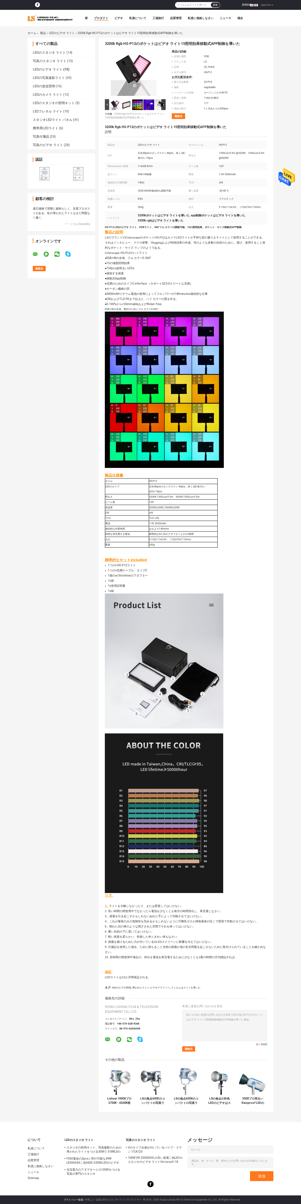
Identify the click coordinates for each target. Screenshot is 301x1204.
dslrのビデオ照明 (121, 987)
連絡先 (178, 116)
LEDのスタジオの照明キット (54, 103)
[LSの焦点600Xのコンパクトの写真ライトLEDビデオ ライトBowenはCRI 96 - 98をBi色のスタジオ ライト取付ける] (186, 1080)
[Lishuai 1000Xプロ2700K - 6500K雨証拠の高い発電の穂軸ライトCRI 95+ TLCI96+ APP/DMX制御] (119, 1080)
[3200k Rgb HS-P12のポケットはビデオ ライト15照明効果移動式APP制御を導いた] (133, 74)
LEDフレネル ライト (47, 111)
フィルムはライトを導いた (185, 987)
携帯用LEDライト (45, 128)
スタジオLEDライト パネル (52, 120)
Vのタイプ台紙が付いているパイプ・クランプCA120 (155, 1149)
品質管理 (176, 18)
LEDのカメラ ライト (47, 94)
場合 (240, 18)
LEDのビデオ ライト (62, 33)
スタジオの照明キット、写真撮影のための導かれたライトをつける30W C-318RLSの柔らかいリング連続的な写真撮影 (94, 1150)
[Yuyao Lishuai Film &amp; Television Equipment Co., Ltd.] (50, 18)
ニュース (225, 18)
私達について (137, 18)
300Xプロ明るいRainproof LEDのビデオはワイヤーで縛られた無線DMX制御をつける (253, 1101)
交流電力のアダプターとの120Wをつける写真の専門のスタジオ (93, 1171)
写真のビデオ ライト (48, 145)
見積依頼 (247, 4)
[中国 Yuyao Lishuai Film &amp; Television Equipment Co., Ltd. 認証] (44, 173)
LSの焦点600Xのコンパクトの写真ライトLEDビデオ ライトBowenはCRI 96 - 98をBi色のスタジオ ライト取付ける (186, 1101)
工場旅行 (158, 18)
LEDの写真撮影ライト (49, 78)
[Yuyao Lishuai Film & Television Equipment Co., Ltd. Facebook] (37, 5)
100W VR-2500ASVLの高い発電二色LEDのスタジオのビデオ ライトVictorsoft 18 (155, 1159)
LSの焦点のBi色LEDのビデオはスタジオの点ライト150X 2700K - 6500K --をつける (219, 1101)
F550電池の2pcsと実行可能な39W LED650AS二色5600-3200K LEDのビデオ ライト (93, 1161)
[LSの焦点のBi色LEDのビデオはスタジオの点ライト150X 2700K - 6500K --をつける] (219, 1080)
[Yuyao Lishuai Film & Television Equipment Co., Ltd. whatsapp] (49, 254)
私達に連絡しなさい (201, 18)
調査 (215, 4)
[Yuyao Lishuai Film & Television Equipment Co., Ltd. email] (38, 254)
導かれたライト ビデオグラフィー (151, 987)
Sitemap (33, 1178)
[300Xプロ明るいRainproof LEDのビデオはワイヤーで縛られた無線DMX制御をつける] (252, 1080)
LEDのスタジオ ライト (49, 52)
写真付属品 (41, 136)
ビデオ (118, 18)
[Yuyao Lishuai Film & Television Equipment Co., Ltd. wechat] (59, 254)
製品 (43, 33)
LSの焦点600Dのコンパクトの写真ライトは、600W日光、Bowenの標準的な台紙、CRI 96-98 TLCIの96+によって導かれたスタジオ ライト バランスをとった (152, 1101)
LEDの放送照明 (44, 86)
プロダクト (101, 18)
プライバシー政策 (73, 1199)
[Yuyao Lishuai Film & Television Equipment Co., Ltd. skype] (70, 254)
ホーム (32, 33)
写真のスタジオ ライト (49, 61)
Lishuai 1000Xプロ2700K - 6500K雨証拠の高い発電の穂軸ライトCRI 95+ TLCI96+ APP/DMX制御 (119, 1101)
